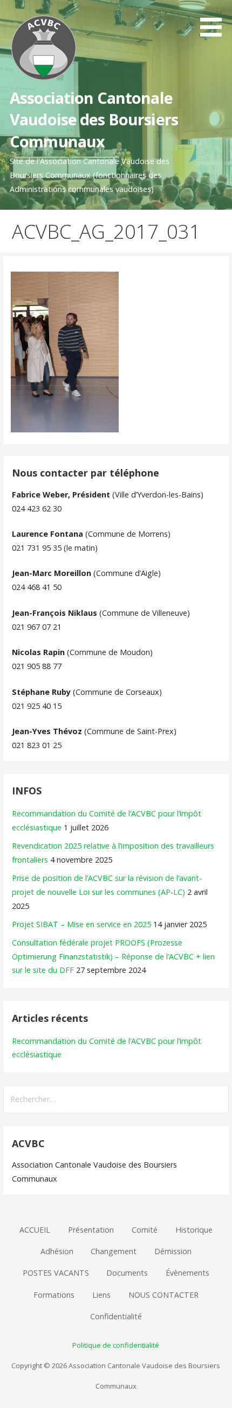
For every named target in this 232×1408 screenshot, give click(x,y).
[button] (214, 20)
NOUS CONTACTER (163, 1295)
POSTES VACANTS (56, 1273)
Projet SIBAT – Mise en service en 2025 (81, 924)
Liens (101, 1295)
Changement (114, 1251)
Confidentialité (116, 1316)
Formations (53, 1295)
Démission (173, 1251)
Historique (194, 1230)
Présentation (91, 1230)
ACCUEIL (34, 1230)
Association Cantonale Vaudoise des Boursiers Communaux (94, 119)
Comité (145, 1230)
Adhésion (56, 1251)
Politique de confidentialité (115, 1345)
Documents (127, 1273)
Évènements (187, 1273)
